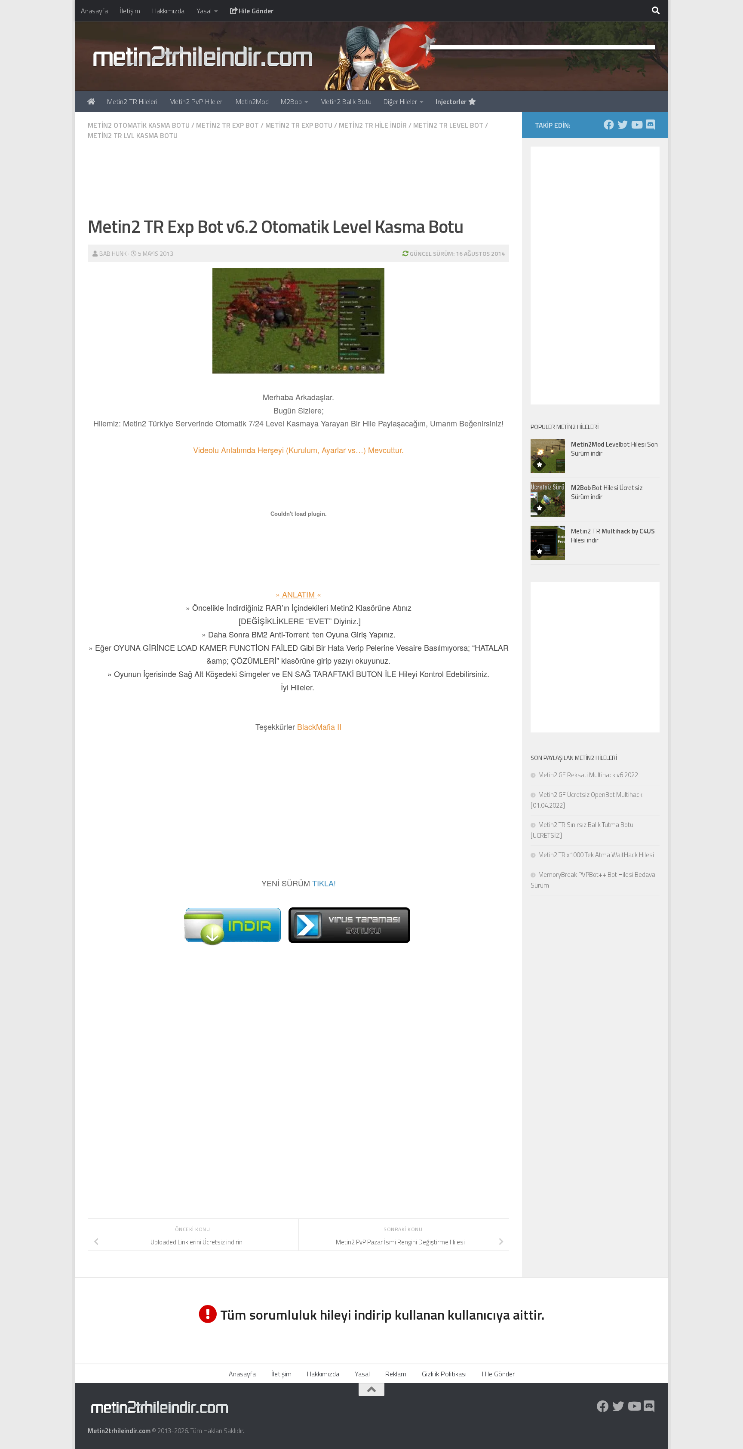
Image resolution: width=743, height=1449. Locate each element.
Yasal (204, 11)
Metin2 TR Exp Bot (227, 125)
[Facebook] (609, 124)
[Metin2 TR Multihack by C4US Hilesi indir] (548, 543)
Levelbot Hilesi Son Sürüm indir (614, 448)
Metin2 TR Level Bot (448, 125)
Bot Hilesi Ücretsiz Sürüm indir (607, 492)
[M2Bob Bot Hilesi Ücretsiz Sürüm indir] (548, 499)
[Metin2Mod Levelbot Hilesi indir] (548, 456)
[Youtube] (636, 124)
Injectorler (452, 101)
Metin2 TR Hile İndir (373, 125)
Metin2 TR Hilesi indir (613, 535)
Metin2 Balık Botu (346, 101)
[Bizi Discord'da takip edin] (650, 124)
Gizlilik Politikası (444, 1374)
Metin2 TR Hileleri (132, 101)
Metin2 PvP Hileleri (196, 101)
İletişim (130, 11)
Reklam (395, 1374)
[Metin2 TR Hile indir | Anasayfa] (202, 56)
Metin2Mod (252, 101)
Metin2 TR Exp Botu (298, 125)
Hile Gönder (255, 11)
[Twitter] (622, 124)
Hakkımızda (168, 11)
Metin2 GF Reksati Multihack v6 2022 (588, 775)
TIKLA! (324, 882)
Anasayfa (94, 11)
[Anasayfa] (91, 101)
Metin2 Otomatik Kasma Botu (139, 125)
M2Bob (291, 101)
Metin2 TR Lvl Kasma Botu (133, 135)
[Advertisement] (298, 180)
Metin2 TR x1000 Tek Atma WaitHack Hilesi (596, 855)
